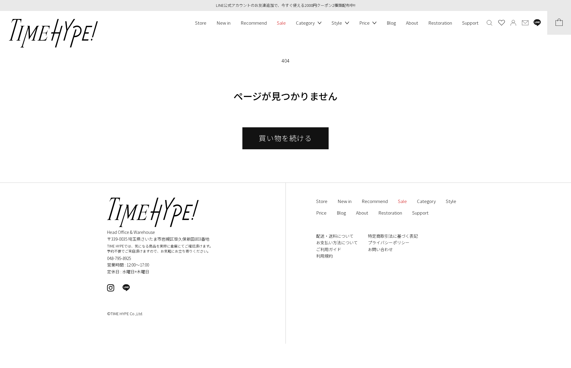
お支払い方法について (337, 242)
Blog (391, 23)
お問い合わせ (380, 249)
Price (364, 23)
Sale (281, 23)
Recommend (254, 23)
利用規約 (324, 256)
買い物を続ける (285, 138)
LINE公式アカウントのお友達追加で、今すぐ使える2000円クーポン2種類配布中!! (285, 5)
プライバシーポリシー (389, 242)
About (412, 23)
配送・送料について (335, 236)
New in (223, 23)
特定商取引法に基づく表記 (393, 236)
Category (305, 23)
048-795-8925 (119, 258)
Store (200, 23)
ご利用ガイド (328, 249)
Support (470, 23)
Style (337, 23)
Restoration (440, 23)
